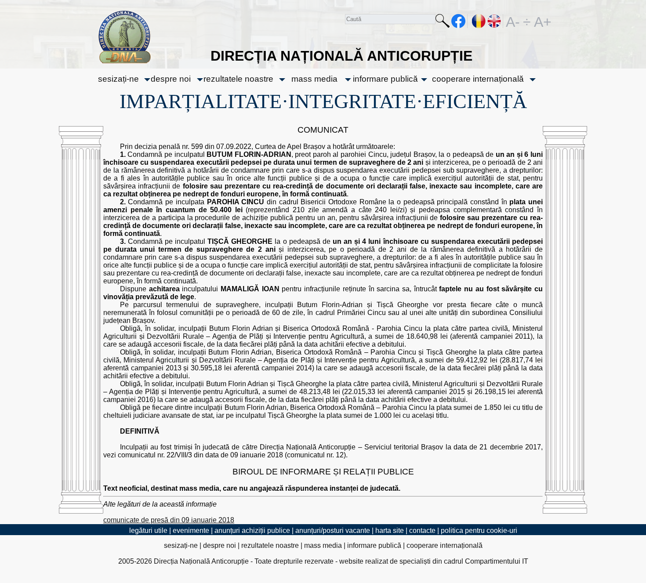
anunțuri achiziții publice (252, 530)
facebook (459, 21)
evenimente (191, 530)
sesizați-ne (118, 78)
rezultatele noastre (238, 78)
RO (479, 21)
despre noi (171, 78)
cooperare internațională (478, 78)
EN (494, 21)
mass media (314, 78)
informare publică (385, 78)
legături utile (148, 530)
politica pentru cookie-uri (479, 530)
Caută (443, 22)
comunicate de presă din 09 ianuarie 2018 (168, 520)
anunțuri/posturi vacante (332, 530)
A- (513, 21)
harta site (389, 530)
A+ (541, 21)
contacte (422, 530)
